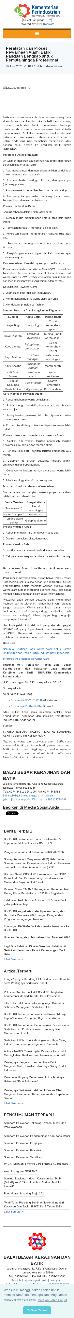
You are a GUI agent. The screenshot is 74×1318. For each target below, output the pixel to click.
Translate (48, 23)
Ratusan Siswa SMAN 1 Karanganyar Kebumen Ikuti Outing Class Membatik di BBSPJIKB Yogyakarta (36, 891)
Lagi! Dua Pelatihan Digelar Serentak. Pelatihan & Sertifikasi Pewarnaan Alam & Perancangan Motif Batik (35, 950)
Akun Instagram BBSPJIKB (20, 1171)
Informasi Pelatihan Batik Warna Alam (26, 658)
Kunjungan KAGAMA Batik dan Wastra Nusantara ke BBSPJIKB (36, 928)
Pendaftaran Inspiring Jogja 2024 (24, 1193)
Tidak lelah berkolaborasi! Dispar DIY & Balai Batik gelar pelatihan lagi (35, 902)
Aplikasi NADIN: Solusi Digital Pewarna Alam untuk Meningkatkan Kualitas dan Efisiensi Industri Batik (35, 1053)
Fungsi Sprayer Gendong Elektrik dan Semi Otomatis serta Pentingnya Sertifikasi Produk (37, 981)
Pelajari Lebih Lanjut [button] (52, 1300)
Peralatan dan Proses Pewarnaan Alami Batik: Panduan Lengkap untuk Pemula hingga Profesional (32, 54)
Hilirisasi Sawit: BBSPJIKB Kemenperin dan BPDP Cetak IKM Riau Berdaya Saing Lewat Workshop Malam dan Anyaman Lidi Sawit (35, 878)
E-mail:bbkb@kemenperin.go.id (21, 795)
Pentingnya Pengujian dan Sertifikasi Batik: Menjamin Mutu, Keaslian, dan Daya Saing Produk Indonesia (35, 1066)
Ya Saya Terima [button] (37, 1310)
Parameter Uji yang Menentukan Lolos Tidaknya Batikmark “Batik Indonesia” (34, 1079)
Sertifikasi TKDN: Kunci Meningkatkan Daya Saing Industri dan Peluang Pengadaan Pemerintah (35, 1042)
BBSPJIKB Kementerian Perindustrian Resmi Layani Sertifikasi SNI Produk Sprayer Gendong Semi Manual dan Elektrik (36, 1029)
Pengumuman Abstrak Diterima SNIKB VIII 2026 (34, 852)
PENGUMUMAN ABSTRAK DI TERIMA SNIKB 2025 (36, 1164)
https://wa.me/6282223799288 (22, 700)
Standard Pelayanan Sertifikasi (23, 1157)
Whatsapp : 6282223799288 (49, 799)
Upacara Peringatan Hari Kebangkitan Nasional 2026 (37, 937)
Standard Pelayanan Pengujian (23, 1143)
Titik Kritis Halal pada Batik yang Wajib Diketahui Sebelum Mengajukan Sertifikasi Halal (34, 1005)
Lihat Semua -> (13, 959)
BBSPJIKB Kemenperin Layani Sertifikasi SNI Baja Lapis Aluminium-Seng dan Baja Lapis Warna (35, 1016)
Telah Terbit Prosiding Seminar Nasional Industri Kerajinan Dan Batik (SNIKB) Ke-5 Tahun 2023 (34, 1204)
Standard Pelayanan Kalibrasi (22, 1150)
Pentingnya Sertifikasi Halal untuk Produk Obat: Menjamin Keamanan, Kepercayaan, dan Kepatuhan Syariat (36, 1094)
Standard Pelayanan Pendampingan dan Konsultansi (37, 1135)
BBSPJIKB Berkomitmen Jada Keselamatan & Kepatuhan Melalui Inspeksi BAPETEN (32, 841)
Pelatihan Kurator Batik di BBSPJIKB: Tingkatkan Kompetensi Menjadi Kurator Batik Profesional (34, 994)
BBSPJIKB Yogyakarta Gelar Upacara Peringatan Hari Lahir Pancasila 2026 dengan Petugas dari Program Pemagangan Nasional (34, 915)
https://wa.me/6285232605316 (22, 706)
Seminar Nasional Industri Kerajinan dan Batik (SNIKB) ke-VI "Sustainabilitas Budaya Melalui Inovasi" (32, 1182)
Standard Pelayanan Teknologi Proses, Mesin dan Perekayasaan (35, 1124)
